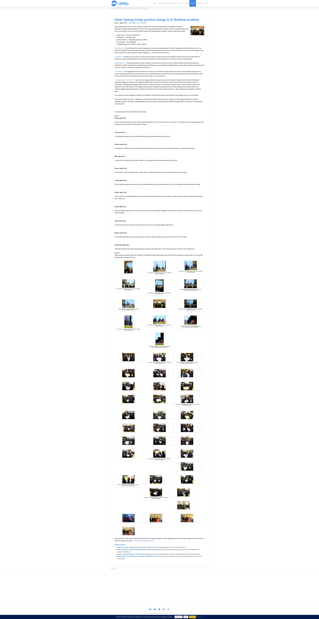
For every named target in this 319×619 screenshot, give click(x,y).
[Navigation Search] (207, 3)
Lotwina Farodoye (120, 63)
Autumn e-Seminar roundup (125, 547)
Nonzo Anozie (119, 48)
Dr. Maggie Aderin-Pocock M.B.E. (124, 80)
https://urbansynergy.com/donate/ (144, 541)
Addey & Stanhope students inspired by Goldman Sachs (134, 549)
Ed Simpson (118, 57)
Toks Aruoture (119, 71)
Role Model (114, 569)
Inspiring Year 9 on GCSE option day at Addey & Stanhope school (137, 556)
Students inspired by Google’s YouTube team (131, 554)
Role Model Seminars (140, 23)
